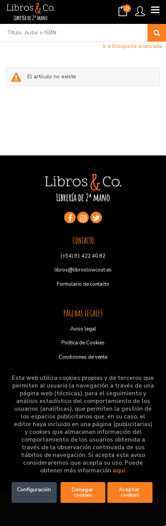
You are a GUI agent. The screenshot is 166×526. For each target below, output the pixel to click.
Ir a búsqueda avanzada (132, 46)
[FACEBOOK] (70, 217)
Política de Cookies (83, 342)
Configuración (34, 489)
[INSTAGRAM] (83, 217)
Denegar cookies (83, 492)
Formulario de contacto (83, 284)
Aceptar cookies (130, 492)
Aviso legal (83, 328)
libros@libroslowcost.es (83, 269)
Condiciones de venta (83, 357)
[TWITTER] (96, 217)
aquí (119, 470)
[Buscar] (156, 33)
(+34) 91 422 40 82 (83, 256)
